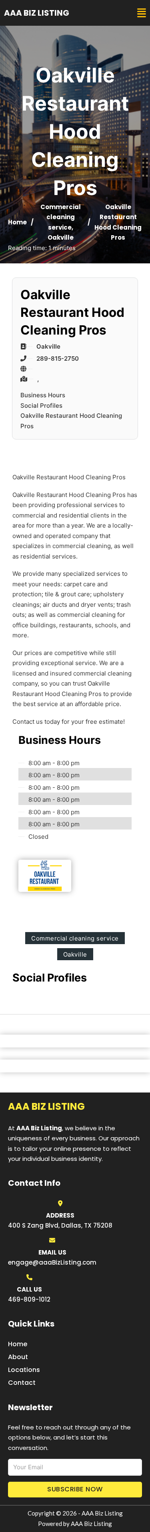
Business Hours (42, 395)
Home (17, 222)
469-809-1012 (29, 1299)
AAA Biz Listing (36, 12)
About (18, 1357)
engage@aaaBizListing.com (52, 1262)
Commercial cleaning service (60, 217)
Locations (24, 1369)
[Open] (141, 13)
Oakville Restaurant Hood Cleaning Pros (71, 421)
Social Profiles (41, 405)
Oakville (61, 237)
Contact (22, 1382)
